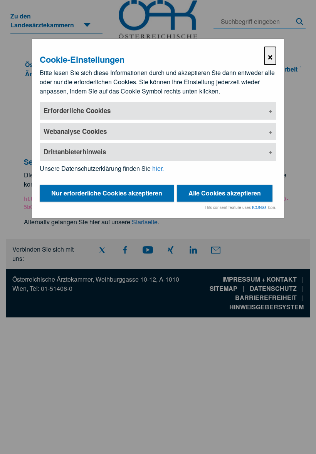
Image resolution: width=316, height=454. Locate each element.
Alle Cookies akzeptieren (224, 193)
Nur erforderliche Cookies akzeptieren (106, 193)
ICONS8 (259, 207)
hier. (158, 168)
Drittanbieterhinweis (75, 151)
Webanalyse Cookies (75, 131)
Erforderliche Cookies (77, 110)
